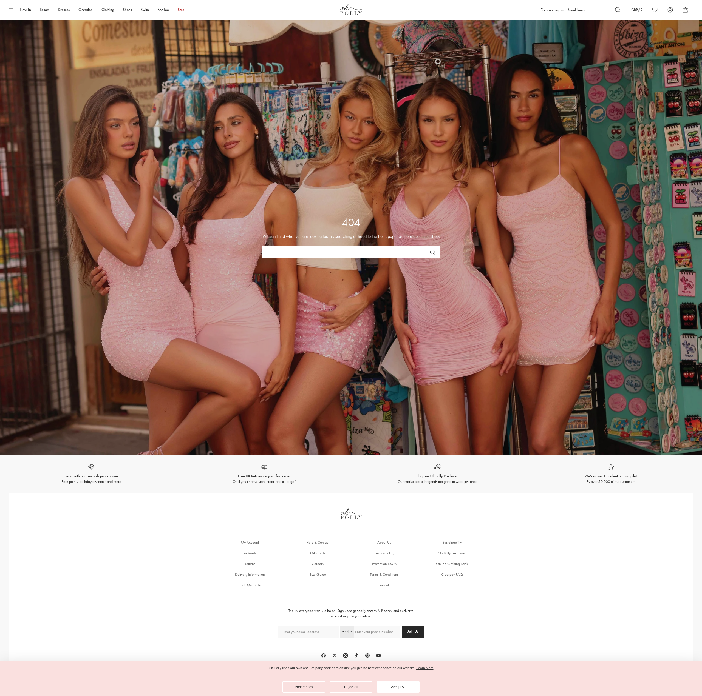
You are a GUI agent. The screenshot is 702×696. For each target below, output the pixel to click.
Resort (44, 9)
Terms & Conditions (384, 574)
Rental (384, 585)
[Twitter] (334, 655)
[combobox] (347, 632)
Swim (145, 9)
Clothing (107, 9)
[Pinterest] (367, 655)
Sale (181, 9)
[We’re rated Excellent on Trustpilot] (610, 474)
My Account (250, 542)
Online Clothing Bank (452, 563)
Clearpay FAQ (452, 574)
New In (25, 9)
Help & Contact (317, 542)
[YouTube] (378, 655)
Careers (318, 563)
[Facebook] (323, 655)
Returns (249, 563)
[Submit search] (618, 10)
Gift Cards (317, 553)
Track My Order (250, 585)
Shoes (127, 9)
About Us (384, 542)
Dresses (64, 9)
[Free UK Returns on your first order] (264, 474)
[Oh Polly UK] (351, 9)
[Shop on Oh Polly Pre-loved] (437, 474)
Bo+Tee (163, 9)
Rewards (250, 553)
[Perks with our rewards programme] (91, 474)
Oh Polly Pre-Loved (452, 553)
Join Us (412, 631)
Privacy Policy (384, 553)
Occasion (85, 9)
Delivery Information (250, 574)
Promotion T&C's (384, 563)
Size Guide (317, 574)
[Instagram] (345, 655)
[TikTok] (356, 655)
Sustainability (452, 542)
